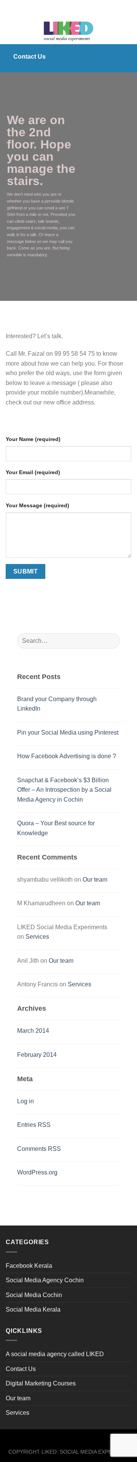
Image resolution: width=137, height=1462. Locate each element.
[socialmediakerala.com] (68, 31)
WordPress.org (37, 1172)
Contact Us (21, 1369)
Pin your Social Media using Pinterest (67, 732)
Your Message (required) (37, 505)
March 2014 (33, 1030)
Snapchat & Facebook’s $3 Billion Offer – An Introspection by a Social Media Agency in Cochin (64, 790)
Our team (95, 879)
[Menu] (10, 30)
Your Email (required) (33, 472)
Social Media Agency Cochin (45, 1280)
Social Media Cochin (34, 1295)
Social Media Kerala (33, 1309)
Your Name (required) (33, 439)
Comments (39, 1149)
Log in (25, 1101)
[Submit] (111, 640)
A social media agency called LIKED (55, 1354)
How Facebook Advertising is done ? (66, 756)
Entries (34, 1125)
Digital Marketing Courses (41, 1383)
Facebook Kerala (29, 1265)
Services (37, 936)
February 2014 (37, 1054)
